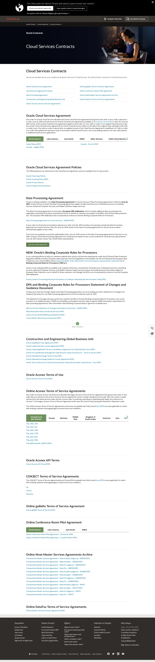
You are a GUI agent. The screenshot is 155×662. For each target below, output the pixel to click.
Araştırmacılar (20, 638)
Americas (106, 418)
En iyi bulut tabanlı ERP (50, 630)
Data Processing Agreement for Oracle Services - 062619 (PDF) (50, 220)
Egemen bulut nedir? (72, 627)
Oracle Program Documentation (38, 186)
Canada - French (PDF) (89, 144)
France (29, 490)
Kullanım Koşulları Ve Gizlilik (59, 654)
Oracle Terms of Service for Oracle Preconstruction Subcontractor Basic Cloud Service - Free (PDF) (63, 362)
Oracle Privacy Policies (34, 182)
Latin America (52, 139)
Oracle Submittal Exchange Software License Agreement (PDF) (50, 359)
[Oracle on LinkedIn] (118, 654)
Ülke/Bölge (34, 654)
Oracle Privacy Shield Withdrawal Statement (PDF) (45, 315)
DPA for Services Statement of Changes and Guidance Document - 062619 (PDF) (56, 308)
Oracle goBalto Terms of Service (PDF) (40, 510)
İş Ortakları (19, 635)
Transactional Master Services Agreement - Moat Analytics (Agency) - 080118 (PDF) (58, 558)
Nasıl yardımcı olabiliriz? (130, 630)
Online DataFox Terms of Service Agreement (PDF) (45, 610)
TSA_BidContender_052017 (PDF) (39, 443)
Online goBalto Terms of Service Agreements (97, 86)
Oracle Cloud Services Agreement (39, 86)
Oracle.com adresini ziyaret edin (40, 8)
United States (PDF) (33, 144)
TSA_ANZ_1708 (32, 433)
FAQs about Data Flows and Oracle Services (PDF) (45, 311)
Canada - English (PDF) (35, 147)
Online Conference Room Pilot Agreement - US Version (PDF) (49, 534)
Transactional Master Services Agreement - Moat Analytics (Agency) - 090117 (55, 584)
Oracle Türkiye (30, 24)
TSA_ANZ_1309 (32, 430)
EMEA (82, 139)
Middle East (75, 418)
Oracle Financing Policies (36, 176)
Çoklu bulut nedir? (71, 642)
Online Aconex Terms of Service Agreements (43, 103)
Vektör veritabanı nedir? (73, 639)
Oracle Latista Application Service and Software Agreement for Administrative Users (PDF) (60, 349)
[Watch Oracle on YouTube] (123, 654)
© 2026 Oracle (46, 654)
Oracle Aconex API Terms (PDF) (38, 464)
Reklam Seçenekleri (85, 654)
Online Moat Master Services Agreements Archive (99, 95)
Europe (52, 418)
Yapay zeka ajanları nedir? (73, 644)
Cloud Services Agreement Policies (39, 91)
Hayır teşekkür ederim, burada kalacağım (71, 8)
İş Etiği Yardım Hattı (128, 635)
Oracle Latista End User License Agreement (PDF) (45, 346)
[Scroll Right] (127, 139)
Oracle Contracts (55, 24)
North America (35, 139)
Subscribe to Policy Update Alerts (37, 244)
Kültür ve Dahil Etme (49, 638)
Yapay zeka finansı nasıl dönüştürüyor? (72, 635)
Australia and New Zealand (36, 418)
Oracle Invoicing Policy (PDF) (37, 179)
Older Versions (97, 139)
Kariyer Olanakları (21, 627)
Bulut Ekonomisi (47, 632)
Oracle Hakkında (43, 24)
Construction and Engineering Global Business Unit (45, 99)
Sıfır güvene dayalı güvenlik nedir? (74, 631)
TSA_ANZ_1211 (31, 427)
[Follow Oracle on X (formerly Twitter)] (113, 654)
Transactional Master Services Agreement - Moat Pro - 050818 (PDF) (52, 581)
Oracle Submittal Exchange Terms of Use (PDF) (44, 356)
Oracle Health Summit (102, 632)
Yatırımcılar (19, 632)
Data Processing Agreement (37, 95)
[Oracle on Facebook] (108, 654)
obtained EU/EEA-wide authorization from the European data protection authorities (88, 261)
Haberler (97, 627)
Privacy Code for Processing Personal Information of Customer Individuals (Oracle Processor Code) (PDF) (66, 279)
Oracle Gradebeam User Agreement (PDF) (42, 343)
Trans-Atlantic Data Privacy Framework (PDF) (43, 318)
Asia (117, 418)
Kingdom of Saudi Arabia (90, 418)
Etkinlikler (97, 638)
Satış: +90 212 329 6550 (129, 627)
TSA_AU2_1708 (32, 440)
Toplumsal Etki (47, 635)
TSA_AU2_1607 (32, 437)
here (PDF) (100, 406)
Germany (63, 418)
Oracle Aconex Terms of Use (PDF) (39, 378)
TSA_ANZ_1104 (32, 424)
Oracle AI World (99, 630)
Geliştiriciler (19, 630)
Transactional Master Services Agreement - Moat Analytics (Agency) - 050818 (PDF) (58, 571)
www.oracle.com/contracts (103, 122)
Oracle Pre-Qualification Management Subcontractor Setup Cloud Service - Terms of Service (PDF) (63, 353)
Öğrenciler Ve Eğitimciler (24, 640)
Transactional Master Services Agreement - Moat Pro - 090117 (49, 594)
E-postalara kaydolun (129, 632)
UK (27, 487)
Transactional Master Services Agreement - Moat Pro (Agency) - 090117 (53, 591)
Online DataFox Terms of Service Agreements (97, 99)
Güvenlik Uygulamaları (50, 640)
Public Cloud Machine (117, 139)
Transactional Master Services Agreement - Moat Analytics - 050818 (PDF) (54, 575)
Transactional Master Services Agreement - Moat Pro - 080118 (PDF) (52, 568)
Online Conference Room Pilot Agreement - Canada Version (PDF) (51, 537)
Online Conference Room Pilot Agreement (96, 91)
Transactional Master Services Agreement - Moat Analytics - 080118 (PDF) (54, 562)
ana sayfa (13, 19)
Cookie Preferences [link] (73, 654)
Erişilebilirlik (125, 638)
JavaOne (97, 635)
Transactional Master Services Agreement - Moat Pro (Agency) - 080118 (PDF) (55, 565)
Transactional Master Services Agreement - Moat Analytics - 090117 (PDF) (54, 588)
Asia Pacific (69, 139)
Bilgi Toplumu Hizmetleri (130, 645)
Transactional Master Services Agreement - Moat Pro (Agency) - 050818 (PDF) (56, 578)
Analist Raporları (48, 627)
